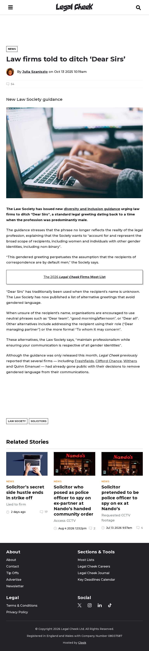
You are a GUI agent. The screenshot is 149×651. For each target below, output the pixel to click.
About (11, 560)
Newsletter (15, 586)
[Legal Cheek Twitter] (79, 605)
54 (12, 84)
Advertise (13, 579)
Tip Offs (12, 573)
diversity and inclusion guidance (92, 209)
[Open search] (138, 7)
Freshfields (84, 361)
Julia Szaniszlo (35, 72)
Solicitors (38, 421)
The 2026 (74, 277)
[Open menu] (10, 7)
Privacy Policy (17, 612)
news (10, 481)
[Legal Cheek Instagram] (90, 605)
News (12, 48)
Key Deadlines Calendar (96, 579)
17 (46, 512)
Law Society (17, 421)
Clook (82, 642)
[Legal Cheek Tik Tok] (110, 605)
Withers (130, 361)
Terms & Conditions (21, 605)
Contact (12, 566)
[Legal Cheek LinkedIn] (100, 605)
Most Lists (86, 560)
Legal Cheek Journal (93, 573)
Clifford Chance (108, 361)
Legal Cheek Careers (94, 566)
